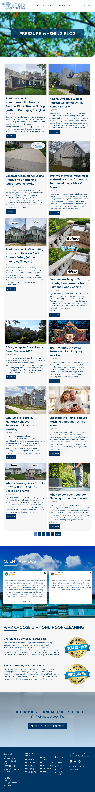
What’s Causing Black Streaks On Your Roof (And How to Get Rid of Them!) (25, 487)
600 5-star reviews (34, 655)
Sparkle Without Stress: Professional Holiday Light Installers (67, 351)
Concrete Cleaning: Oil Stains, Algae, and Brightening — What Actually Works (25, 179)
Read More (11, 136)
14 (52, 534)
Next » (58, 534)
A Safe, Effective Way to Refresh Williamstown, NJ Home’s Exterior (66, 102)
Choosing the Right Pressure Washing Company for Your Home (68, 421)
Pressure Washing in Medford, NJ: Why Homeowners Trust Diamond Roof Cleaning (69, 283)
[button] (43, 605)
